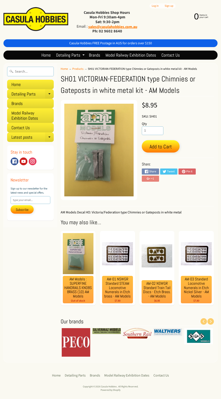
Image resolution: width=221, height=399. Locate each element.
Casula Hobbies (109, 386)
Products (78, 69)
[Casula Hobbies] (35, 19)
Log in (155, 6)
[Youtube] (23, 161)
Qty (144, 123)
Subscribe (22, 209)
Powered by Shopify (110, 390)
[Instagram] (32, 161)
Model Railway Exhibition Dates (131, 55)
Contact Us (170, 55)
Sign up (169, 6)
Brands (94, 55)
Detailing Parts (71, 55)
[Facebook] (14, 161)
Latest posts (32, 138)
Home (46, 55)
